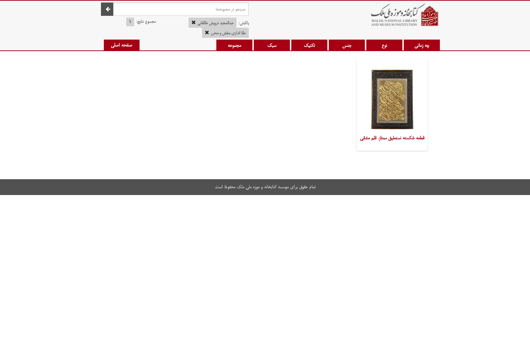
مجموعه (234, 45)
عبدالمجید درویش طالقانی (216, 23)
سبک (272, 45)
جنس (347, 45)
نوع (384, 45)
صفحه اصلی (121, 45)
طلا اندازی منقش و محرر (228, 33)
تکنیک (309, 45)
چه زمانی (422, 45)
